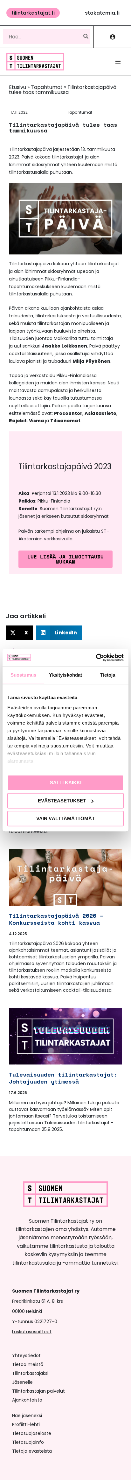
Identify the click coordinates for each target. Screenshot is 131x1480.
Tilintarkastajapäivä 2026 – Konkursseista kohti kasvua (56, 919)
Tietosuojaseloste (31, 1433)
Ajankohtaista (27, 1400)
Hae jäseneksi (27, 1415)
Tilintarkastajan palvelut (38, 1391)
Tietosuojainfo (28, 1442)
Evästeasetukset (62, 800)
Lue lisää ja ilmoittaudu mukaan (65, 559)
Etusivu (17, 87)
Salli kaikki (65, 782)
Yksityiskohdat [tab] (65, 675)
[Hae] (86, 36)
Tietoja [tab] (107, 675)
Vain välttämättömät (65, 818)
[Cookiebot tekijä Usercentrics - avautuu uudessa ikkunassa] (96, 657)
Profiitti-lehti (26, 1424)
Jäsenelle (22, 1382)
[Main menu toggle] (118, 61)
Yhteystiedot (26, 1355)
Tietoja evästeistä (32, 1451)
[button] (33, 13)
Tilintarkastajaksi (30, 1373)
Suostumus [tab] (23, 675)
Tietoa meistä (27, 1364)
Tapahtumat (47, 87)
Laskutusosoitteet (32, 1331)
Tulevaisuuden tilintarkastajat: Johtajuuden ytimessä (63, 1077)
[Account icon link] (112, 37)
